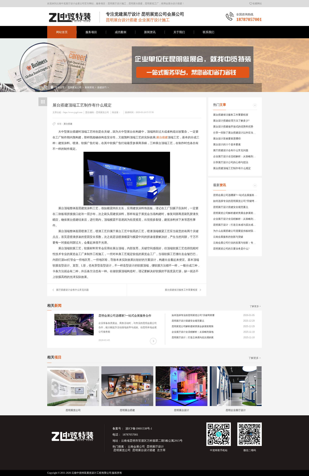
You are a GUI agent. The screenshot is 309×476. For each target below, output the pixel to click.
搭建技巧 (150, 71)
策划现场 (179, 71)
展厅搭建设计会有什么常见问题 (72, 289)
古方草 (161, 450)
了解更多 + (255, 306)
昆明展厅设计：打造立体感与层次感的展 (235, 225)
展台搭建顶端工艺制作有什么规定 (232, 168)
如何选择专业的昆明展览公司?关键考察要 (236, 201)
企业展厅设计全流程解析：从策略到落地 (235, 156)
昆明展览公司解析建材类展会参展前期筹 (235, 213)
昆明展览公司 (75, 87)
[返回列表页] (42, 101)
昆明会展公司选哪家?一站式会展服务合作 (236, 195)
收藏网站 (257, 3)
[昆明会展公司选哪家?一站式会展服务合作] (74, 324)
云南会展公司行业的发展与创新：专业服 (235, 242)
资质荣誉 (179, 83)
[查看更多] (255, 105)
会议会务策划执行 (121, 71)
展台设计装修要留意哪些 (227, 138)
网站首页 (62, 32)
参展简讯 (150, 46)
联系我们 (208, 32)
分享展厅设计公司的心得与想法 (230, 162)
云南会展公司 (136, 446)
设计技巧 (150, 58)
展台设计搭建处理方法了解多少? (231, 120)
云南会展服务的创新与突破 (228, 236)
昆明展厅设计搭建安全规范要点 (230, 207)
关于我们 (179, 32)
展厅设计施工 (120, 58)
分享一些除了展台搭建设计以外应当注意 (235, 132)
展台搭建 (68, 124)
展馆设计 (121, 83)
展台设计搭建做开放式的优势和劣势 (233, 126)
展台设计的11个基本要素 (227, 144)
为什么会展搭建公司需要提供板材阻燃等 (235, 231)
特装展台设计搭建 (121, 46)
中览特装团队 (179, 58)
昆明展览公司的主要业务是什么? (231, 248)
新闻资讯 (150, 32)
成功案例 (120, 32)
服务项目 (91, 32)
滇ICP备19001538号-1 (138, 428)
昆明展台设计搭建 (143, 450)
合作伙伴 (179, 46)
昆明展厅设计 (155, 446)
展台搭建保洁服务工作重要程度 (181, 289)
